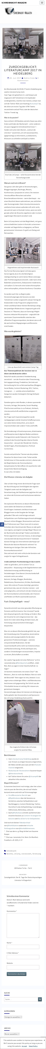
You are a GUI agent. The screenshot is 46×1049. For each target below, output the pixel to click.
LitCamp (17, 854)
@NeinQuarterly (22, 663)
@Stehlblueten (12, 825)
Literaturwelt (26, 854)
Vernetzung (36, 854)
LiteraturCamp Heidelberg (21, 759)
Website (10, 963)
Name (9, 943)
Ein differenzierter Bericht (17, 795)
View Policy (33, 1046)
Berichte (10, 854)
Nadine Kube (29, 78)
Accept (24, 1046)
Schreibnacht (11, 851)
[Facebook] (2, 524)
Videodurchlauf (24, 822)
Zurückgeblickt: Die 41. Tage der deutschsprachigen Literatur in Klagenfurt (23, 877)
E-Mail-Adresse (13, 953)
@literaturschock (15, 773)
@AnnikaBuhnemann (26, 828)
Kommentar (12, 911)
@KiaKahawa (17, 813)
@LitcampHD (34, 776)
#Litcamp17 (34, 104)
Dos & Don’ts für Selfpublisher (29, 819)
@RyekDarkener (14, 798)
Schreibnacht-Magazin (14, 2)
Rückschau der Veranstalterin (19, 771)
